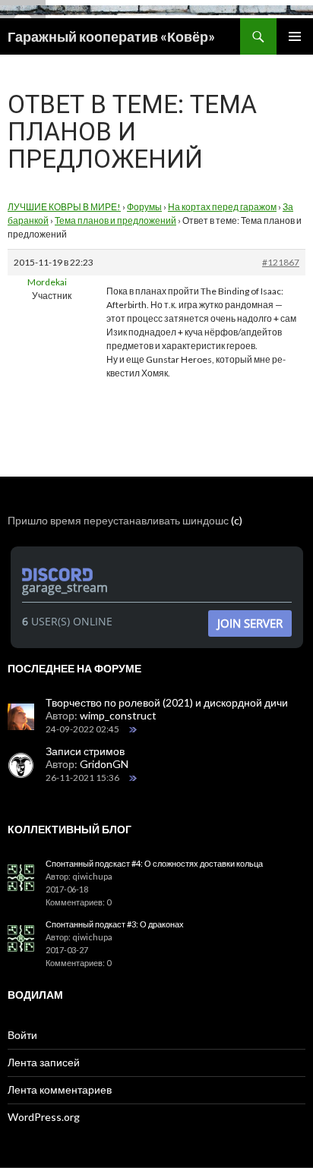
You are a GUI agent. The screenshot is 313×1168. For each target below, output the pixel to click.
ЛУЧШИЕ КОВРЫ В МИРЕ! (64, 207)
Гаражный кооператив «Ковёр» (111, 36)
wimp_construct (118, 715)
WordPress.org (44, 1116)
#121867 (280, 262)
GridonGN (104, 763)
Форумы (144, 207)
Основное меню (295, 36)
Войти (22, 1034)
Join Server (250, 623)
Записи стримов (85, 751)
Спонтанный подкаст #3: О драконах (115, 924)
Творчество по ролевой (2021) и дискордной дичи (167, 702)
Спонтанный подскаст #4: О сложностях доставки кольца (154, 863)
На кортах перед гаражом (222, 207)
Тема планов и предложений (115, 220)
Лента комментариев (60, 1089)
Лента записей (44, 1062)
